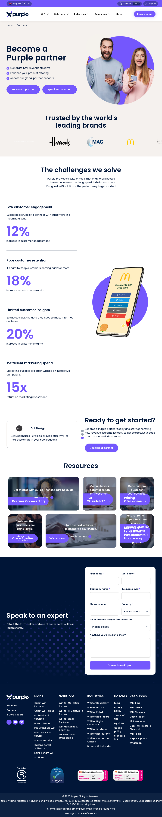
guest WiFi (57, 186)
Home (9, 25)
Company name (100, 589)
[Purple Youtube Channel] (15, 722)
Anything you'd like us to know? (108, 635)
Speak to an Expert (120, 665)
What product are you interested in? (111, 619)
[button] (45, 14)
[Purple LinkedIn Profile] (9, 722)
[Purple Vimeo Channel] (21, 722)
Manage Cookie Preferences (81, 813)
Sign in (152, 3)
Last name (128, 573)
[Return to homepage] (19, 14)
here (112, 808)
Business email (131, 589)
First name (97, 573)
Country (127, 604)
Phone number (98, 604)
